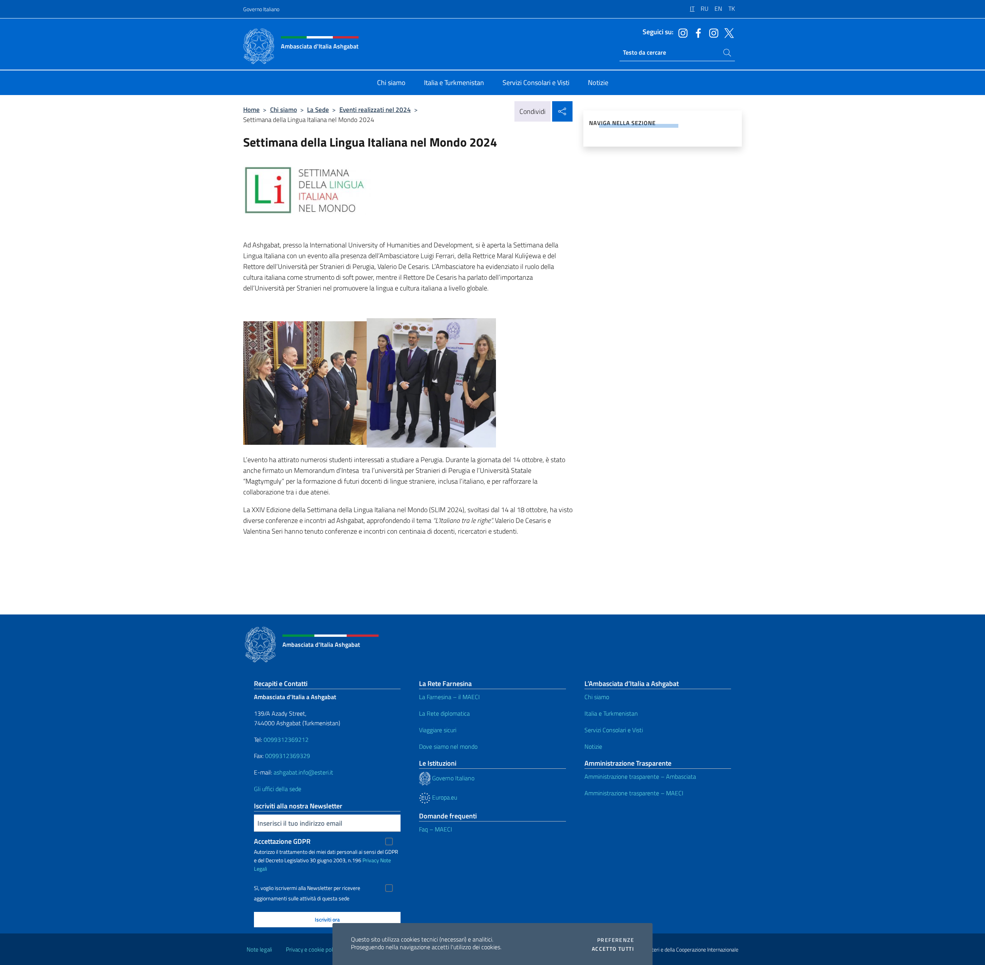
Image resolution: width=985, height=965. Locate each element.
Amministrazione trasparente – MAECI (633, 793)
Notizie (593, 746)
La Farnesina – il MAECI (449, 696)
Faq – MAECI (435, 829)
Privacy (370, 860)
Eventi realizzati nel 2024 (375, 109)
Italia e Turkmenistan (611, 713)
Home (251, 109)
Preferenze (615, 940)
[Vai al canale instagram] (681, 32)
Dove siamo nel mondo (448, 746)
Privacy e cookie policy (312, 949)
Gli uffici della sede (277, 788)
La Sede (318, 109)
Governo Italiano (261, 9)
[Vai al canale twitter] (727, 32)
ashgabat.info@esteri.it (303, 772)
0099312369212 (286, 739)
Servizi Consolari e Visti (613, 730)
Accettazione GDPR (282, 841)
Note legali (259, 949)
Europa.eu (444, 797)
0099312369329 (287, 755)
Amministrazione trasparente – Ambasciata (640, 776)
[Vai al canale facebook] (696, 32)
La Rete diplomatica (444, 713)
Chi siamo (283, 109)
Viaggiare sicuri (437, 730)
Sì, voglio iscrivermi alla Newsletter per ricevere (307, 888)
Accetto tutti (613, 949)
